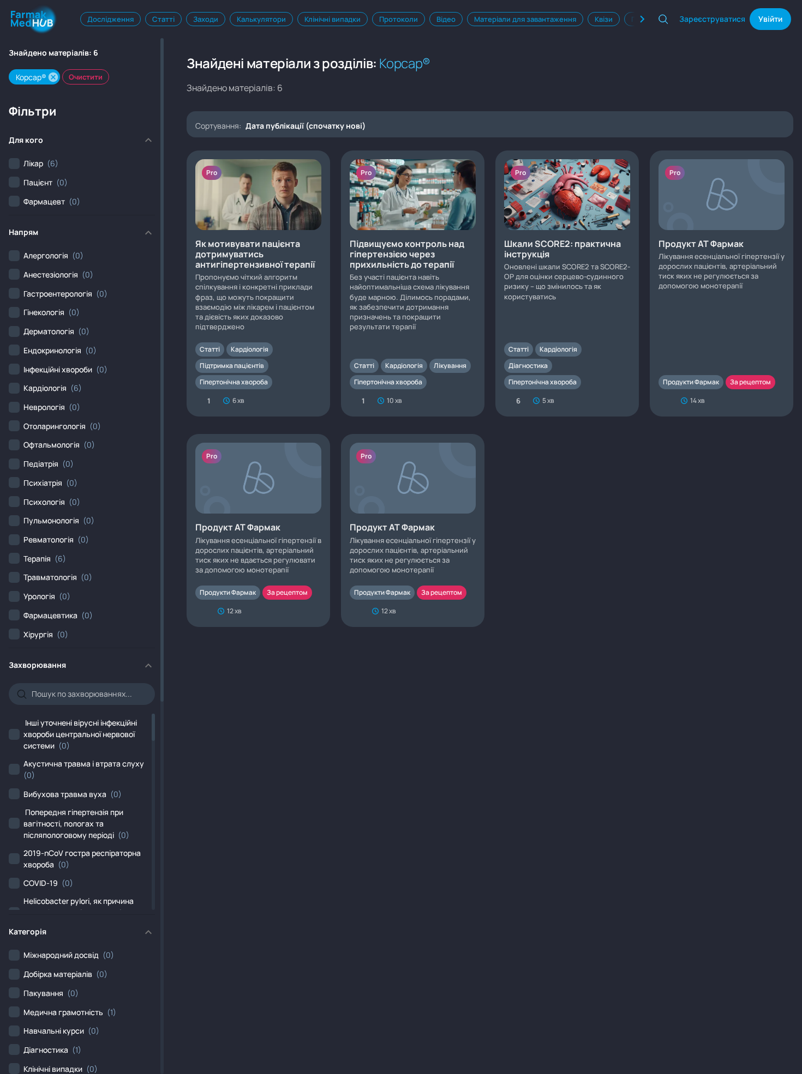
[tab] (110, 19)
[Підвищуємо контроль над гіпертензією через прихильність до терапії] (412, 283)
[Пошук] (663, 19)
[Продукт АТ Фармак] (721, 283)
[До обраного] (315, 400)
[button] (53, 77)
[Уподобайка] (665, 401)
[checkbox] (33, 163)
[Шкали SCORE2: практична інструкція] (567, 283)
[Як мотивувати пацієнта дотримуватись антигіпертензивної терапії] (258, 283)
